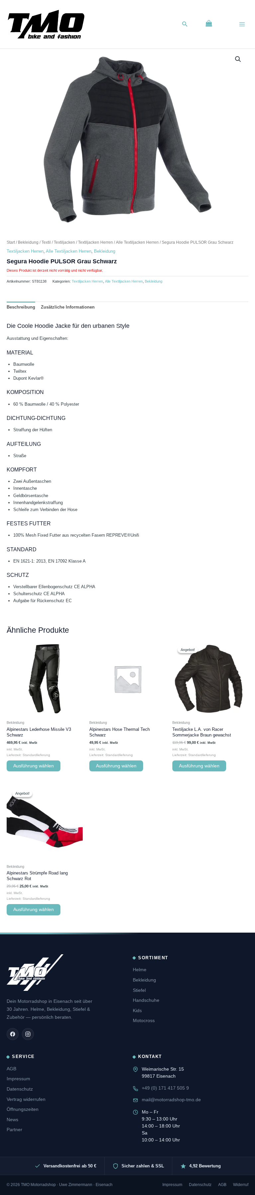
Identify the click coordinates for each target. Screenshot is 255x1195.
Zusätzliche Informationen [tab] (68, 307)
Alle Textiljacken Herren (137, 242)
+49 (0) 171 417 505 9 (165, 1088)
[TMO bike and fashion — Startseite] (35, 972)
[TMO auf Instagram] (28, 1034)
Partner (14, 1129)
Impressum (18, 1078)
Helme (139, 969)
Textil (46, 242)
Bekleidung (28, 242)
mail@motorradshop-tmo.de (171, 1099)
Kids (137, 1010)
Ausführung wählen (33, 765)
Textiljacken (64, 242)
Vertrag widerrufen (26, 1099)
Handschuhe (146, 1000)
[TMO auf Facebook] (13, 1034)
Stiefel (139, 990)
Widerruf (240, 1184)
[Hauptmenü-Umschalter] (242, 24)
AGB (11, 1068)
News (12, 1119)
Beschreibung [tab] (21, 307)
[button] (185, 24)
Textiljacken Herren (95, 242)
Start (11, 242)
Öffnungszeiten (23, 1109)
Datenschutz (20, 1089)
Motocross (144, 1020)
